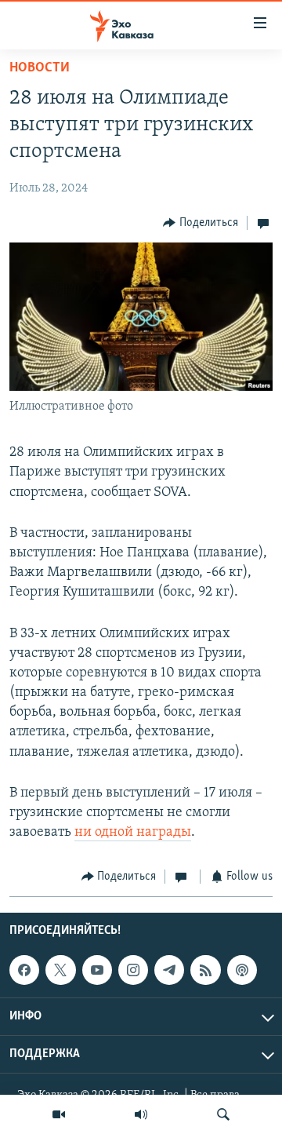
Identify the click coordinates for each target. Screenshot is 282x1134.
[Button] (200, 223)
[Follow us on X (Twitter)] (60, 970)
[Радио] (141, 1114)
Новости (39, 68)
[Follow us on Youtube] (97, 970)
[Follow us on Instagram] (133, 970)
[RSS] (205, 970)
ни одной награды (132, 833)
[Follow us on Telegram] (169, 970)
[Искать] (223, 1114)
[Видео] (58, 1114)
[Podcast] (242, 970)
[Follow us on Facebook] (24, 970)
